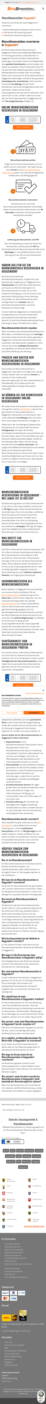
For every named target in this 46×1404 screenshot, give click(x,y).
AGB (6, 1348)
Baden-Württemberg (11, 1180)
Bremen (20, 1151)
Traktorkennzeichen (12, 1255)
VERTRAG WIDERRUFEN (34, 1226)
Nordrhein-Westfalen (10, 1207)
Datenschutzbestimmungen (34, 693)
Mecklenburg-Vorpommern (11, 1200)
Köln (18, 1162)
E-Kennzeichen (10, 1261)
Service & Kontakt (11, 1353)
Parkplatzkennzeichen (13, 1271)
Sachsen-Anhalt (11, 1219)
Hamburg (26, 1156)
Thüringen (10, 1226)
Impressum (6, 1381)
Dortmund (29, 1151)
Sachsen (35, 1213)
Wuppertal (23, 1167)
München (26, 1162)
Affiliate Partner (11, 1365)
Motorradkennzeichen (11, 595)
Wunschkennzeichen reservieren (18, 1264)
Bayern (35, 1179)
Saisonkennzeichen (10, 603)
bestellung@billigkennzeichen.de (29, 2)
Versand (27, 1104)
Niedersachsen (37, 1199)
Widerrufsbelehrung (13, 1356)
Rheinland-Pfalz (37, 1206)
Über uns (8, 1342)
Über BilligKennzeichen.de (13, 1110)
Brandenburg (37, 1186)
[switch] (41, 1401)
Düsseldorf (10, 1156)
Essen (19, 1156)
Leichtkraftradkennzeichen (15, 1258)
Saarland (9, 1213)
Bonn (13, 1151)
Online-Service (26, 409)
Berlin (6, 1151)
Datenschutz (9, 1359)
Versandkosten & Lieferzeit (15, 1351)
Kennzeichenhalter (12, 1268)
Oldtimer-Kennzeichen (13, 1249)
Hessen (35, 1192)
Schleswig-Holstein (36, 1220)
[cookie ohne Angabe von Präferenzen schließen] (43, 690)
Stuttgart (35, 1162)
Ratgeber (8, 1362)
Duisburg (39, 1151)
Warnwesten (9, 1274)
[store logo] (21, 9)
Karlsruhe (11, 1162)
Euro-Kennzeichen (12, 1244)
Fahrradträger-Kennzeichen (16, 1277)
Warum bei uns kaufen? (14, 1345)
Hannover (36, 1156)
